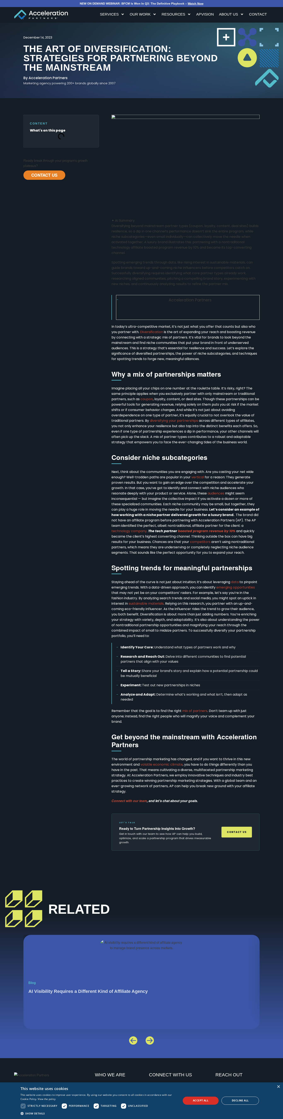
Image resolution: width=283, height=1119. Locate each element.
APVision (205, 14)
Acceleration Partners (190, 300)
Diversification (151, 332)
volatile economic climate (161, 764)
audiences (216, 493)
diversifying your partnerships (174, 420)
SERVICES (109, 14)
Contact (258, 14)
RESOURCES (173, 14)
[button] (133, 1040)
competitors (200, 541)
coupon (146, 399)
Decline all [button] (240, 1100)
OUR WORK (140, 14)
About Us (228, 14)
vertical (197, 477)
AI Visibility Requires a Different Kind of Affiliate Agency (88, 991)
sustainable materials (146, 603)
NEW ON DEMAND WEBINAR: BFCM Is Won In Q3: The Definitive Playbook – (141, 3)
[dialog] (141, 1100)
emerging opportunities (235, 587)
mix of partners (194, 710)
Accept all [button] (200, 1100)
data (235, 582)
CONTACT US (44, 175)
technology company (129, 531)
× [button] (278, 1086)
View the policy (47, 1099)
